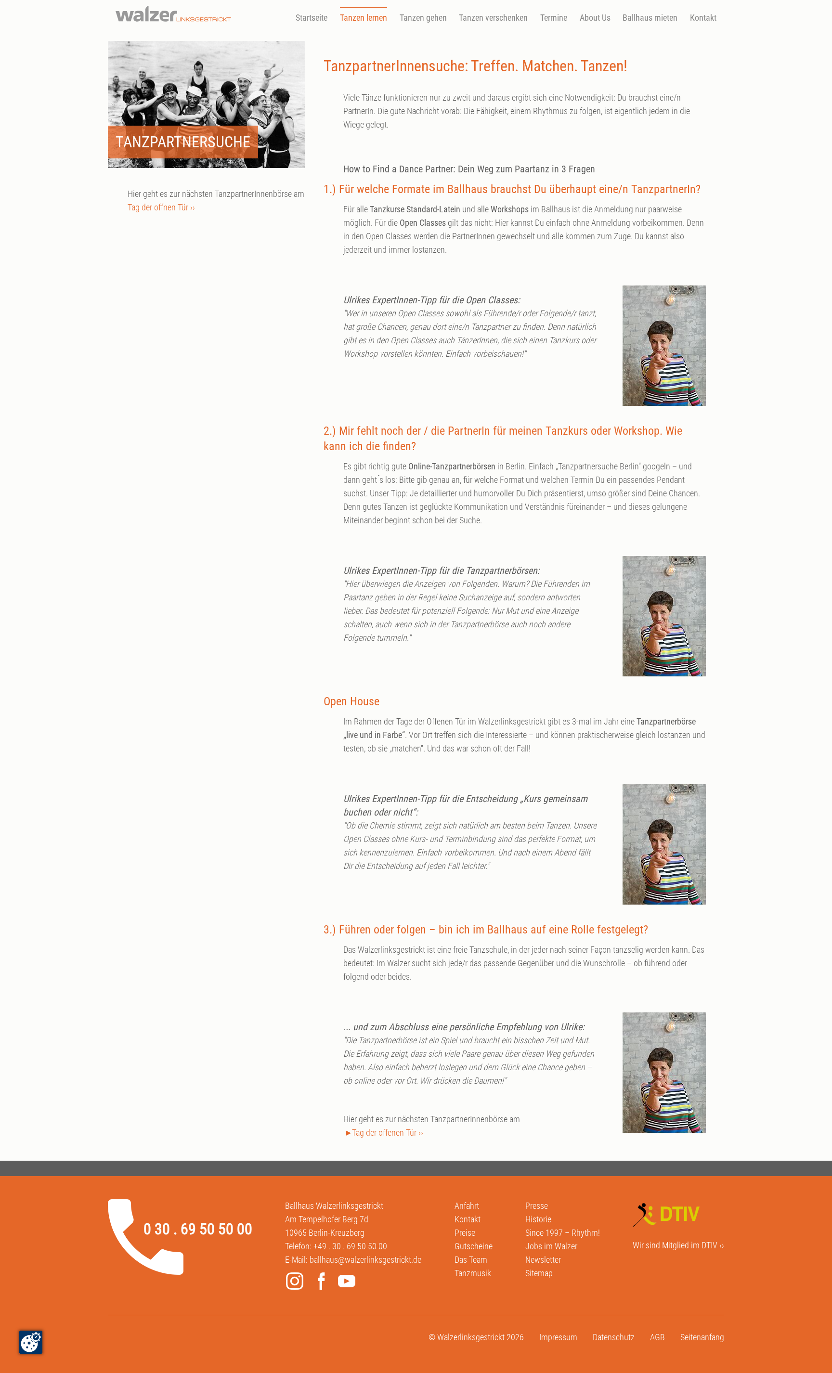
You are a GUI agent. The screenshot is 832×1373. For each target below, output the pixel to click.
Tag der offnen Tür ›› (161, 207)
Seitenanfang (702, 1337)
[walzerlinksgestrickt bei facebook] (323, 1283)
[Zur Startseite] (173, 14)
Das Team (471, 1260)
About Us (595, 18)
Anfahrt (467, 1206)
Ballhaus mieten (650, 18)
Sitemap (539, 1273)
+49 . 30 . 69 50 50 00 (350, 1246)
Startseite (311, 18)
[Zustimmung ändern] (30, 1342)
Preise (465, 1233)
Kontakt (703, 18)
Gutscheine (474, 1246)
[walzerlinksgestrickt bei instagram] (297, 1283)
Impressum (558, 1337)
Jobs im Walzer (551, 1246)
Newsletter (543, 1260)
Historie (538, 1219)
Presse (536, 1206)
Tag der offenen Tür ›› (387, 1132)
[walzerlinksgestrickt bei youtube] (349, 1283)
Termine (553, 18)
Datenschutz (614, 1337)
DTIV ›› (713, 1245)
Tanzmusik (473, 1273)
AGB (657, 1337)
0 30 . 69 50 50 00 (197, 1229)
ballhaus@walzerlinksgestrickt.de (365, 1260)
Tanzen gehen (423, 18)
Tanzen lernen (363, 18)
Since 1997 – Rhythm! (562, 1233)
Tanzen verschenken (493, 18)
